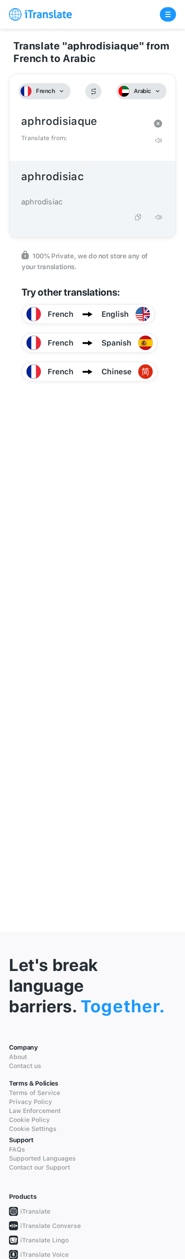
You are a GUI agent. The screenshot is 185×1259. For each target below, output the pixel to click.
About (18, 1056)
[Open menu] (168, 14)
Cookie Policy (29, 1119)
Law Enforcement (35, 1110)
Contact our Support (39, 1167)
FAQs (17, 1149)
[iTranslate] (40, 14)
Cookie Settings (33, 1128)
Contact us (25, 1065)
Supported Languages (42, 1158)
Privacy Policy (30, 1101)
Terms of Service (34, 1092)
